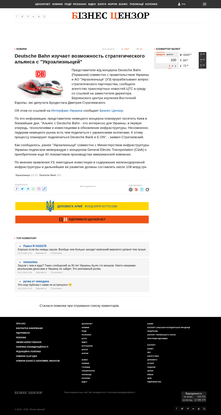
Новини (57, 4)
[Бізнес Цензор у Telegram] (28, 16)
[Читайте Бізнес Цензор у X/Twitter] (182, 409)
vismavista (30, 262)
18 (141, 49)
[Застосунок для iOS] (39, 16)
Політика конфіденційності (32, 347)
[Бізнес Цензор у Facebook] (17, 16)
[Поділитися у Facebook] (17, 188)
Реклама (21, 337)
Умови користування (28, 342)
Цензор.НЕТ (42, 4)
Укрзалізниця (26, 175)
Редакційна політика (28, 351)
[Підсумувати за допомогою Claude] (136, 189)
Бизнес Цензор (111, 110)
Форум (112, 4)
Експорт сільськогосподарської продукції (168, 327)
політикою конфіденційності (121, 392)
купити (169, 54)
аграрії (150, 363)
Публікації (136, 4)
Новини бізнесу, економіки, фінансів (38, 361)
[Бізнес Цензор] (110, 16)
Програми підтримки (157, 339)
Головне (86, 367)
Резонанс (80, 4)
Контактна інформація (29, 328)
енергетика (153, 356)
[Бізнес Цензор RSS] (44, 16)
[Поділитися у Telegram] (28, 188)
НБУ (149, 352)
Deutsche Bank (50, 175)
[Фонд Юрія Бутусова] (82, 206)
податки (151, 367)
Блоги (102, 4)
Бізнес (123, 4)
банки (150, 324)
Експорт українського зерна (161, 335)
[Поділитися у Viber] (39, 188)
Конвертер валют (168, 49)
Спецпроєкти (88, 371)
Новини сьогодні (26, 356)
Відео (92, 4)
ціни (149, 378)
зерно (150, 371)
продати (160, 54)
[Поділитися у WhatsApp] (33, 188)
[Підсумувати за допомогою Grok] (147, 189)
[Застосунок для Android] (33, 16)
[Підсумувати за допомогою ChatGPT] (131, 189)
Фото (84, 339)
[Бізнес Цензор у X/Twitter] (22, 16)
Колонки (151, 4)
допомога (152, 360)
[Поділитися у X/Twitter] (22, 188)
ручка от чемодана (36, 281)
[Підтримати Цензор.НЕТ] (82, 219)
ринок (150, 375)
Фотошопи (87, 346)
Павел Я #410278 (34, 246)
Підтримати (23, 333)
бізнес (150, 349)
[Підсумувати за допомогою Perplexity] (142, 189)
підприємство (154, 382)
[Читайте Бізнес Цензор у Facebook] (177, 409)
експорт (151, 345)
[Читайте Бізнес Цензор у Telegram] (188, 409)
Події (68, 4)
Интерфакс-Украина (67, 110)
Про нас (21, 323)
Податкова (152, 331)
